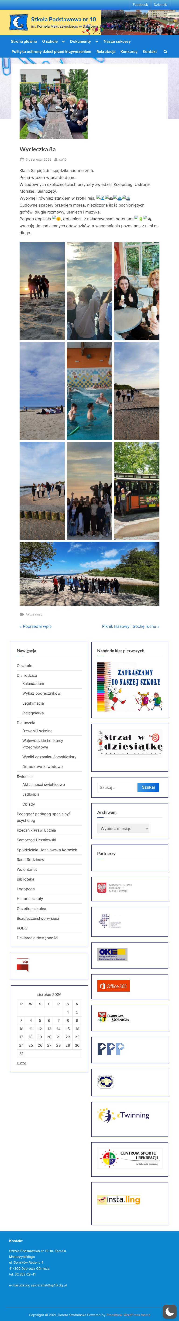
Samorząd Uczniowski (36, 840)
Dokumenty (80, 41)
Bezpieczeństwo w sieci (38, 918)
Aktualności (34, 614)
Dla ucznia (26, 722)
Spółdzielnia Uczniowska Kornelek (47, 850)
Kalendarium (33, 683)
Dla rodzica (27, 675)
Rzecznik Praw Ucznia (36, 830)
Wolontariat (27, 869)
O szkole (50, 41)
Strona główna (24, 41)
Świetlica (25, 776)
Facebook (140, 4)
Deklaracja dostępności (37, 938)
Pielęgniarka (33, 713)
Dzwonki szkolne (37, 730)
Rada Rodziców (30, 859)
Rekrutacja (105, 51)
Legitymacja (33, 703)
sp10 (63, 159)
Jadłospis (30, 794)
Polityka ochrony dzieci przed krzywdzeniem (51, 51)
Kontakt (150, 51)
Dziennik (160, 4)
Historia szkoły (30, 898)
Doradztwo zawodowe (42, 766)
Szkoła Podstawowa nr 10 (63, 19)
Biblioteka (25, 879)
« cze (21, 1063)
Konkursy (129, 51)
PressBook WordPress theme (128, 1315)
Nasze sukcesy (117, 41)
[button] (170, 1312)
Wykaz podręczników (41, 693)
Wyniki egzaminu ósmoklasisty (49, 756)
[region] (129, 687)
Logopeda (26, 889)
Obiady (28, 804)
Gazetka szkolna (31, 908)
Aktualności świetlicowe (43, 784)
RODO (22, 928)
